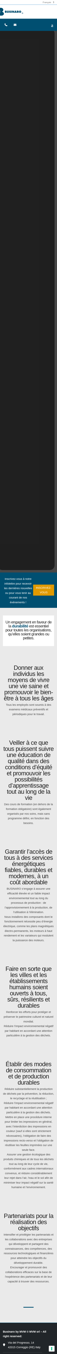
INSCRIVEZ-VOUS (43, 590)
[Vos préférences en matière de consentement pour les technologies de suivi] (52, 1349)
